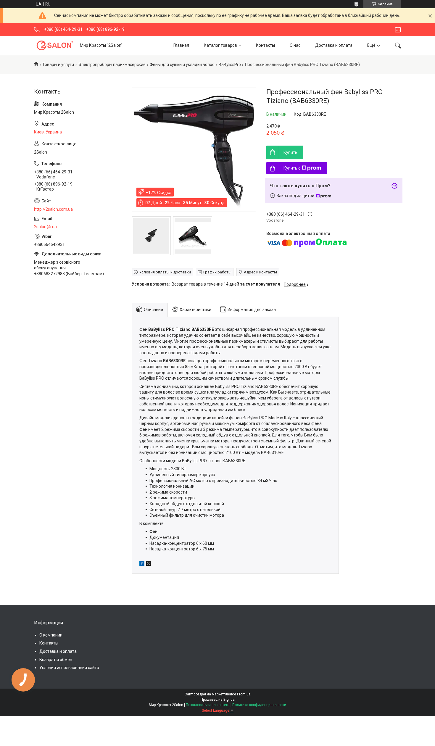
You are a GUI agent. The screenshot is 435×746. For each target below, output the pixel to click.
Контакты (265, 45)
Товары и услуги (58, 64)
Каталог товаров (220, 45)
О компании (50, 635)
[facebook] (141, 564)
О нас (295, 45)
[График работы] (398, 29)
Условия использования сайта (69, 667)
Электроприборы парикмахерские (112, 64)
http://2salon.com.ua (53, 209)
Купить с (291, 168)
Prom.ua (244, 694)
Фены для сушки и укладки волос (182, 64)
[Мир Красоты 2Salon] (54, 45)
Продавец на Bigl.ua (218, 699)
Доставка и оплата (333, 45)
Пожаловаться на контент (208, 705)
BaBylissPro (230, 64)
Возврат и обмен (55, 659)
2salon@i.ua (45, 226)
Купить (290, 152)
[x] (148, 564)
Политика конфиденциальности (259, 705)
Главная (181, 45)
